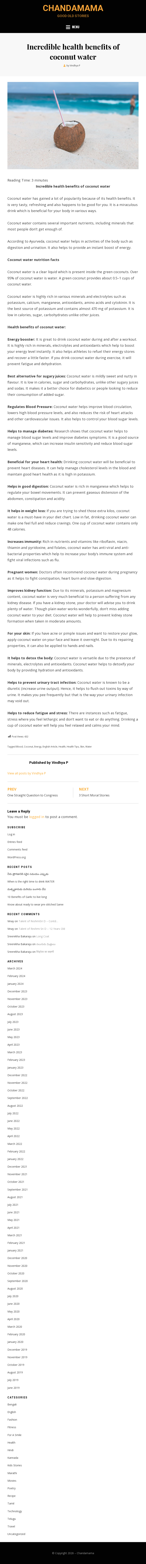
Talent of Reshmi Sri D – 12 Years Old (42, 929)
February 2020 (16, 1334)
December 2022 (17, 1075)
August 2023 (15, 1014)
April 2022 (13, 1136)
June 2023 (13, 1029)
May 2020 (13, 1311)
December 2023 (17, 991)
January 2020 (15, 1342)
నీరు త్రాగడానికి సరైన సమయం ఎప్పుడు (27, 874)
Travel (11, 1526)
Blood (19, 746)
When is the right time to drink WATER (30, 881)
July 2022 (12, 1113)
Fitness (11, 1427)
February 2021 (16, 1243)
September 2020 (17, 1281)
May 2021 (13, 1220)
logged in (36, 816)
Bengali (12, 1404)
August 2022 (15, 1105)
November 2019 (17, 1357)
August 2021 (15, 1197)
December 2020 (17, 1258)
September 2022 (17, 1098)
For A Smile (14, 1435)
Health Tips (73, 746)
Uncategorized (16, 1534)
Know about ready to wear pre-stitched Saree (35, 904)
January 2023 (15, 1067)
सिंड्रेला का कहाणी (45, 951)
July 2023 (12, 1022)
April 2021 (13, 1227)
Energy (37, 746)
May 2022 (13, 1128)
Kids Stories (14, 1465)
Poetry (11, 1488)
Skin (82, 746)
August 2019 (15, 1372)
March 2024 (14, 968)
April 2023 (13, 1044)
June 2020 (13, 1303)
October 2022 (15, 1090)
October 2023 (15, 1006)
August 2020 (15, 1288)
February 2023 (16, 1060)
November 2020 (17, 1266)
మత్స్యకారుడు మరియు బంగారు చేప (26, 889)
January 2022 (15, 1159)
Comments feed (17, 849)
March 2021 (14, 1235)
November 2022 (17, 1083)
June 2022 (13, 1121)
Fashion (12, 1419)
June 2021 (13, 1212)
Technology (14, 1511)
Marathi (12, 1473)
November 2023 (17, 999)
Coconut (28, 746)
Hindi (10, 1450)
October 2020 (15, 1273)
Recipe (11, 1496)
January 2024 (15, 984)
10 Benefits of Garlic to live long (27, 897)
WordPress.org (16, 857)
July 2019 (12, 1380)
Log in (11, 834)
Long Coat (42, 936)
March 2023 (14, 1052)
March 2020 (14, 1326)
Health (62, 746)
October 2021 (15, 1182)
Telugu (11, 1519)
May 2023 (13, 1037)
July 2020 (12, 1296)
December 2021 (17, 1166)
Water (88, 746)
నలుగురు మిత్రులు (46, 944)
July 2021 (12, 1204)
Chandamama (73, 8)
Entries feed (14, 842)
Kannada (12, 1457)
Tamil (10, 1503)
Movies (11, 1480)
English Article (50, 746)
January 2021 (15, 1250)
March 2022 (14, 1144)
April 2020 (13, 1319)
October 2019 (15, 1365)
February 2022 (16, 1151)
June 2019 (13, 1388)
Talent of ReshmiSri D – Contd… (38, 921)
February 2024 (16, 976)
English (11, 1412)
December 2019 (17, 1349)
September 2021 (17, 1189)
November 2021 (17, 1174)
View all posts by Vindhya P (26, 773)
